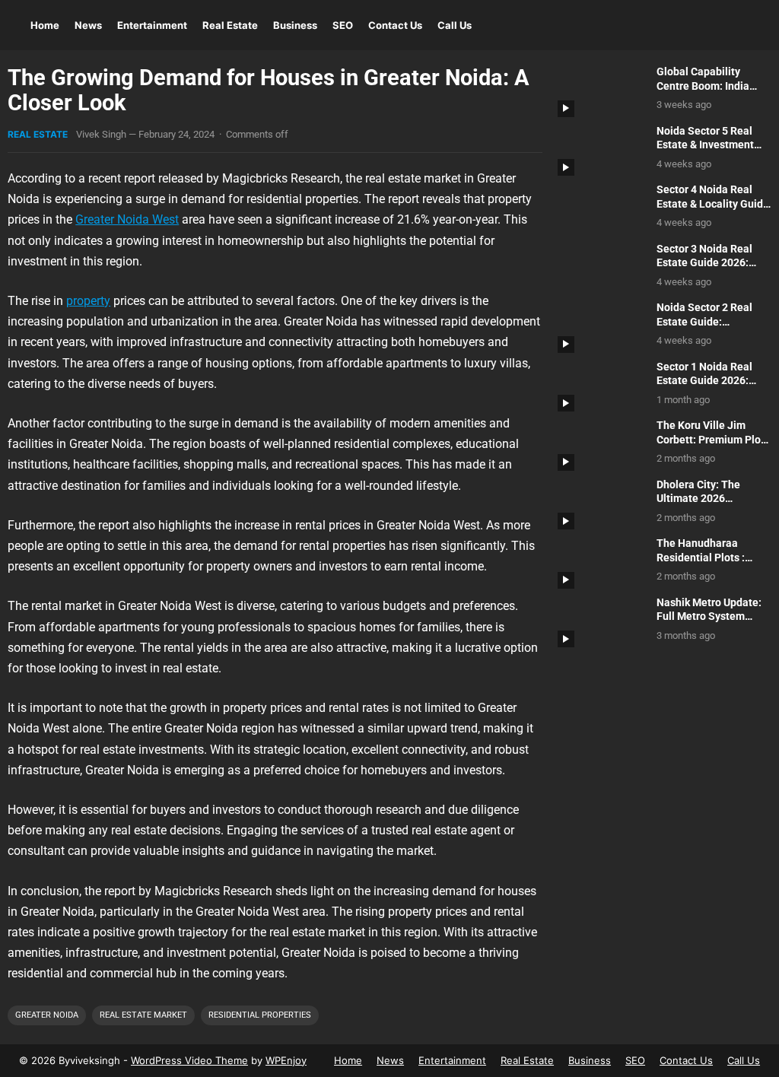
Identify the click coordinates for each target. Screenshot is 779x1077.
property (88, 301)
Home (44, 25)
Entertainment (152, 25)
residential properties (259, 1015)
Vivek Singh (101, 134)
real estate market (143, 1015)
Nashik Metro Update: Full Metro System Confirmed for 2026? (709, 616)
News (88, 25)
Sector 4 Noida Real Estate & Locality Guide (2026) (713, 203)
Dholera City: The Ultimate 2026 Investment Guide (699, 498)
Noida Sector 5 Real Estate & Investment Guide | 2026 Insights (707, 145)
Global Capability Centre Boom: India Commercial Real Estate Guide (703, 93)
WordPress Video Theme (189, 1060)
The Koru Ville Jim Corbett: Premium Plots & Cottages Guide (713, 439)
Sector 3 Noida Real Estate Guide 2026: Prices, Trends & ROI (706, 263)
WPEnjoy (286, 1060)
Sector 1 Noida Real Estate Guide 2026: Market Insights (704, 381)
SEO (342, 25)
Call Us (454, 25)
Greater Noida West (127, 219)
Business (295, 25)
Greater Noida (46, 1015)
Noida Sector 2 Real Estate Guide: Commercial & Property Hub (712, 329)
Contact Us (395, 25)
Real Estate (230, 25)
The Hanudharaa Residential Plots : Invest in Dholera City (708, 557)
